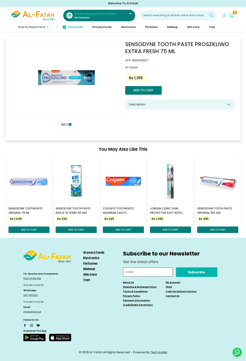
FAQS (169, 286)
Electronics (91, 258)
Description (137, 104)
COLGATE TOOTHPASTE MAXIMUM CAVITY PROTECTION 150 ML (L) (118, 211)
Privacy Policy (131, 295)
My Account (173, 282)
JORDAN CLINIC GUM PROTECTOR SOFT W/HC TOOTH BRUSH (166, 211)
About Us (128, 282)
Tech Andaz (158, 352)
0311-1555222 (30, 295)
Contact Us (172, 295)
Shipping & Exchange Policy (140, 286)
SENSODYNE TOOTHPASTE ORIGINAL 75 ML (25, 211)
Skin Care (90, 274)
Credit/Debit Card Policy (138, 304)
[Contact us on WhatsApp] (237, 352)
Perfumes (90, 263)
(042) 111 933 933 (32, 278)
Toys (86, 280)
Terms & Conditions (135, 291)
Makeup (89, 269)
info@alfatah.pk (32, 311)
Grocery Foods (93, 252)
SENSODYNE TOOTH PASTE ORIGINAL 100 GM (214, 211)
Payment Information (136, 300)
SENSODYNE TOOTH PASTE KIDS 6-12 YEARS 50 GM (73, 211)
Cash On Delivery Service (181, 291)
